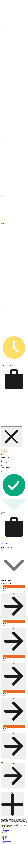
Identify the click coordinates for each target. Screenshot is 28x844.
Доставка (3, 452)
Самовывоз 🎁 (4, 451)
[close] (11, 436)
